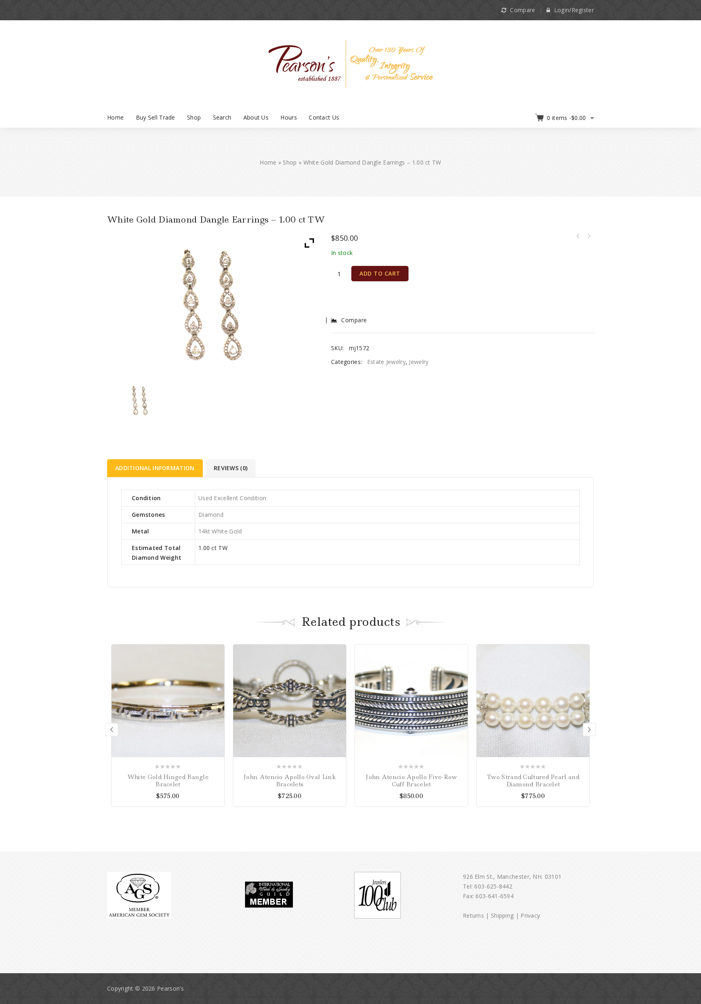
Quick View (217, 680)
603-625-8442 (493, 886)
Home (115, 117)
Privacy (530, 915)
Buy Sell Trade (155, 117)
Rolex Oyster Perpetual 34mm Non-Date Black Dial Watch (578, 236)
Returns (473, 915)
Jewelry (418, 362)
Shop (194, 117)
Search (222, 117)
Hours (288, 117)
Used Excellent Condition (232, 498)
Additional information (155, 468)
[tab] (155, 468)
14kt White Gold (220, 531)
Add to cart (379, 273)
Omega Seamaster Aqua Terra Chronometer (588, 236)
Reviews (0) (230, 468)
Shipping (502, 915)
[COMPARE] (217, 666)
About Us (256, 117)
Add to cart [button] (217, 651)
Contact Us (324, 117)
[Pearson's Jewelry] (351, 63)
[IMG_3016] (140, 399)
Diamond (211, 514)
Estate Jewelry (386, 362)
